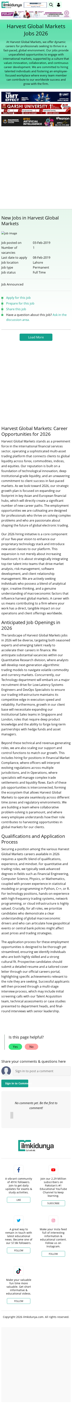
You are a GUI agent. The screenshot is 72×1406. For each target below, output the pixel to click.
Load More (36, 337)
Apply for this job (18, 298)
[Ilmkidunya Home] (11, 5)
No (31, 1047)
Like (19, 1200)
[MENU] (68, 5)
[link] (35, 5)
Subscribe (53, 1203)
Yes (15, 1047)
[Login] (58, 5)
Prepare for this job (20, 303)
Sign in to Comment (16, 1083)
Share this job (16, 309)
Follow (18, 1250)
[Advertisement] (36, 166)
